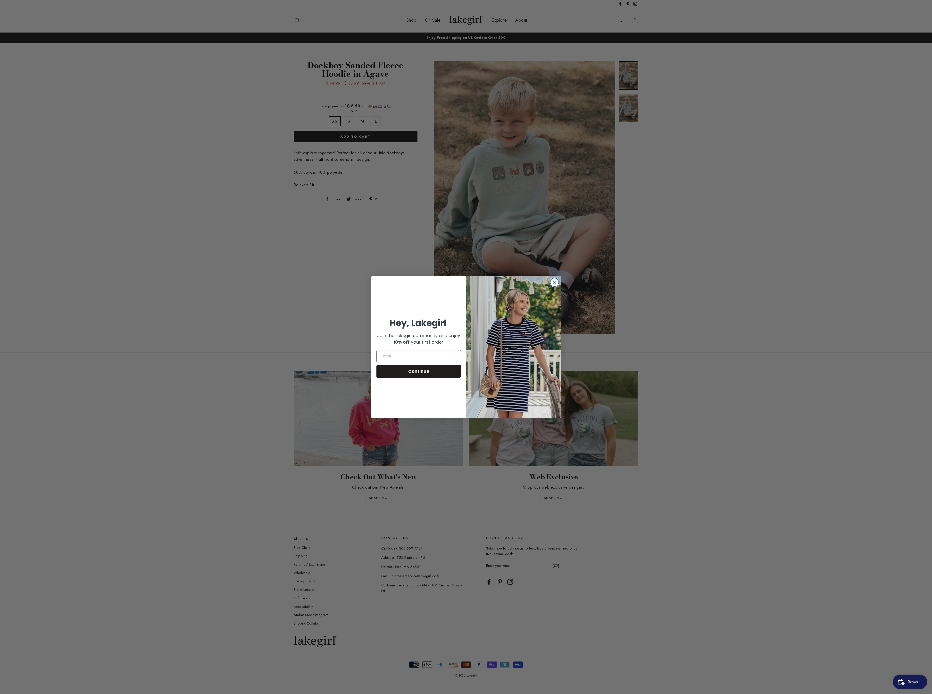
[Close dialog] (554, 282)
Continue (418, 371)
